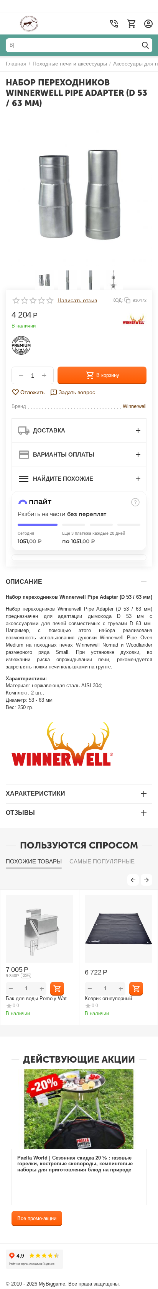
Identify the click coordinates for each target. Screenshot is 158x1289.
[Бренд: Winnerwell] (134, 320)
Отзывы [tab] (20, 812)
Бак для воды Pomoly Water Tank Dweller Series (38, 998)
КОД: (117, 300)
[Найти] (145, 45)
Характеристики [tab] (35, 793)
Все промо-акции (36, 1218)
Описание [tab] (24, 581)
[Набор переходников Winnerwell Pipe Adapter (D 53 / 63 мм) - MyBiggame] (79, 193)
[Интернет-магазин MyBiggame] (43, 24)
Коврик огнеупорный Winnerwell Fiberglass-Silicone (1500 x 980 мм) (118, 998)
